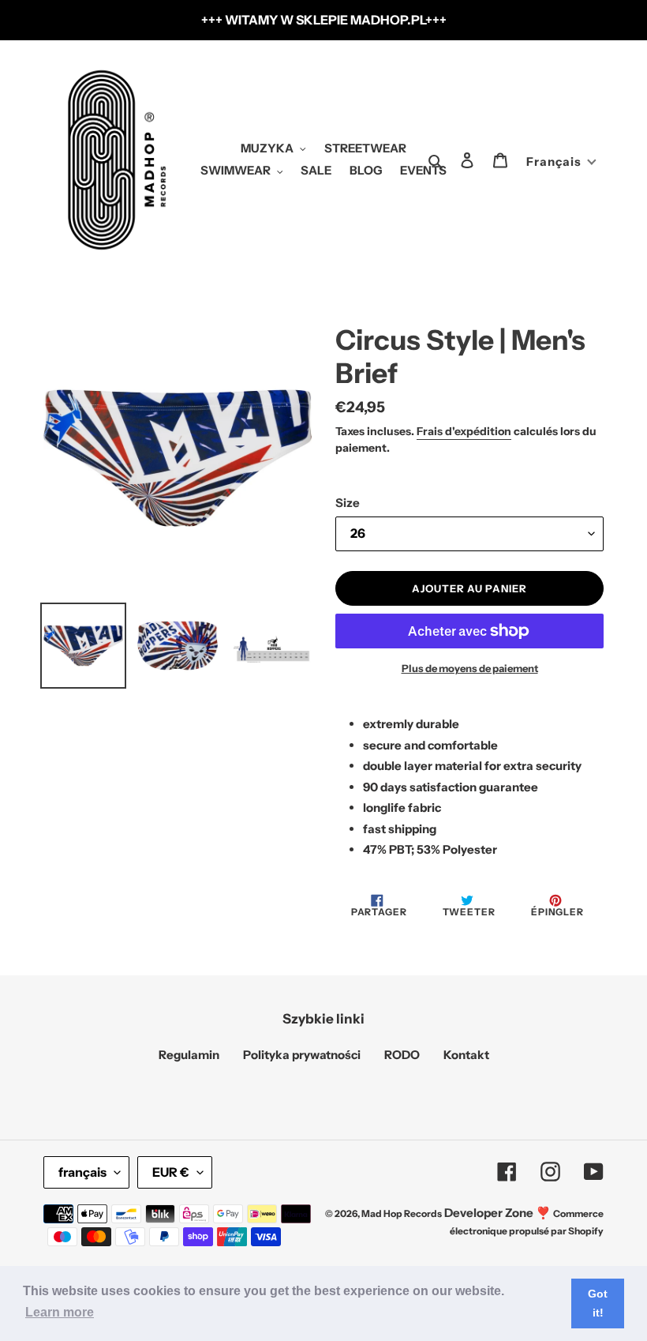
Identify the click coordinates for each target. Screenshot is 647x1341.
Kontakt (466, 1054)
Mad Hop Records (401, 1213)
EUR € (170, 1172)
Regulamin (189, 1054)
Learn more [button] (59, 1312)
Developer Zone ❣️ (497, 1212)
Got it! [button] (598, 1303)
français (82, 1172)
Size (347, 502)
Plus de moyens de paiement (470, 668)
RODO (402, 1054)
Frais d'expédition (464, 431)
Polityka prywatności (302, 1054)
